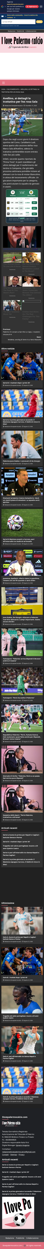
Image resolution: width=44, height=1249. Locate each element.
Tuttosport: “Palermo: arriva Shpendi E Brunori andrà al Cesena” (22, 660)
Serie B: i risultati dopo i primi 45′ (16, 383)
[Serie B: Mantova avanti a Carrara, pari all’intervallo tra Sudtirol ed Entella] (22, 523)
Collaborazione (31, 31)
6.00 (21, 202)
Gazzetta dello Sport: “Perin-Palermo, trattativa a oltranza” (18, 816)
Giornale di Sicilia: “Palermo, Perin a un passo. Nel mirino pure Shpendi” (21, 777)
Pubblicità (20, 31)
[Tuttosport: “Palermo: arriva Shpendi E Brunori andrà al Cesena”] (22, 642)
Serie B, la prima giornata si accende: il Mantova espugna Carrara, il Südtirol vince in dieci (21, 422)
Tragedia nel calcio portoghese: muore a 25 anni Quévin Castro (20, 847)
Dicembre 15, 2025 (31, 106)
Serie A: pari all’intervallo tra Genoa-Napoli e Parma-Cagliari (21, 853)
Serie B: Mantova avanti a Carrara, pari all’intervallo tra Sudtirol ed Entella (18, 540)
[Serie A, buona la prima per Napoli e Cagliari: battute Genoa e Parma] (22, 921)
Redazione (11, 31)
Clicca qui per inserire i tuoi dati (10, 25)
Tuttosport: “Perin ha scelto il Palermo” (19, 698)
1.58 (12, 214)
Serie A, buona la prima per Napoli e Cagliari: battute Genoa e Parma (21, 836)
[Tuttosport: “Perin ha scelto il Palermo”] (22, 681)
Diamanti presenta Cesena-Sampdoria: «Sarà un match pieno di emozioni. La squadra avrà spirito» (21, 500)
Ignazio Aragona (22, 1145)
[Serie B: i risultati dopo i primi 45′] (22, 366)
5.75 (21, 214)
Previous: (21, 331)
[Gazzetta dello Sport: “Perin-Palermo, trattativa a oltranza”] (22, 798)
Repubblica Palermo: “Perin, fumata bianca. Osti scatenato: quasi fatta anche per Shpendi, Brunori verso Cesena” (21, 737)
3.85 (16, 214)
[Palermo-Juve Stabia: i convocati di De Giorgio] (22, 444)
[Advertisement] (22, 66)
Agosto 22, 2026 (28, 385)
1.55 (12, 202)
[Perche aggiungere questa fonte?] (41, 6)
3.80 (16, 202)
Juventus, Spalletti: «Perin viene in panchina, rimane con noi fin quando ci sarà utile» (21, 579)
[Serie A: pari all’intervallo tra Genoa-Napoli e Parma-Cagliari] (22, 1040)
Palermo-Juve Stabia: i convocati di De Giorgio (21, 461)
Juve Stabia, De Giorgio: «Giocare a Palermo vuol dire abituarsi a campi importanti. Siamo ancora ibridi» (21, 619)
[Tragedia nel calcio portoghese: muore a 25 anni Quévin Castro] (22, 999)
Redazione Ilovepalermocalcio (14, 106)
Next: (24, 338)
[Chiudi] (5, 6)
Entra (39, 22)
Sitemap (13, 1154)
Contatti (5, 1154)
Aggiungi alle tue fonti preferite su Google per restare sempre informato (17, 6)
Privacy (21, 1154)
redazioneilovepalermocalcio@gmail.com (18, 1152)
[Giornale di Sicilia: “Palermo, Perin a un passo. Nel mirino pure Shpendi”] (22, 759)
